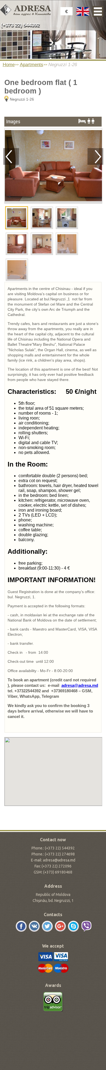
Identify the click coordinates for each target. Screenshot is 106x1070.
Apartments (31, 64)
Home (9, 64)
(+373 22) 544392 (20, 25)
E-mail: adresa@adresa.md (53, 860)
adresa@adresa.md (79, 685)
